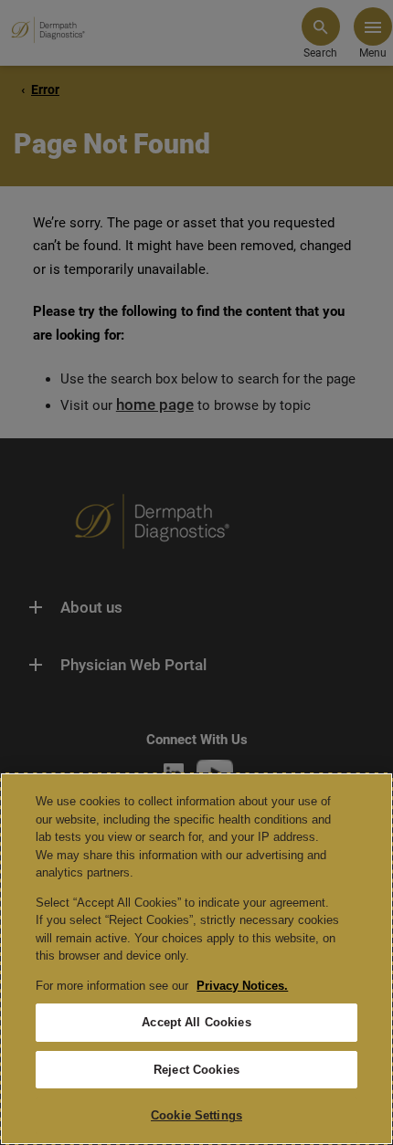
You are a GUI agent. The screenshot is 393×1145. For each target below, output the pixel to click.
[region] (196, 958)
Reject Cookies (196, 1070)
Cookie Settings (196, 1115)
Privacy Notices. (242, 986)
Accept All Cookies (196, 1022)
